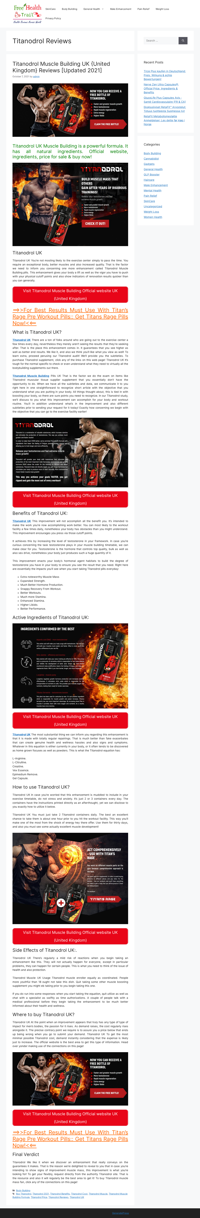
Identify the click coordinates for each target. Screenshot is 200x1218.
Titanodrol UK (21, 340)
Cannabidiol (151, 158)
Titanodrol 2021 (40, 1193)
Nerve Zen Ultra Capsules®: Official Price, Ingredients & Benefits (161, 88)
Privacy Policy (53, 18)
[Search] (183, 41)
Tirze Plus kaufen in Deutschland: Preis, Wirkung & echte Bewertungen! (165, 75)
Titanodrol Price (39, 1197)
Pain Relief (143, 8)
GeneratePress (120, 1213)
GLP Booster (152, 174)
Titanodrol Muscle (98, 1193)
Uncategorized (153, 206)
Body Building (69, 8)
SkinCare (50, 8)
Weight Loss (162, 8)
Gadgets (149, 164)
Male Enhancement (120, 8)
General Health (91, 8)
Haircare (149, 179)
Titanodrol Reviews (58, 1197)
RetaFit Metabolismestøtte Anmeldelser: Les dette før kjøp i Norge (164, 120)
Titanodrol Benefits (60, 1193)
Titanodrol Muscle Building (30, 375)
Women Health (153, 217)
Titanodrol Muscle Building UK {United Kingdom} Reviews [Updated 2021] (61, 67)
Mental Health (152, 190)
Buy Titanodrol (23, 1193)
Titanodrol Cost (79, 1193)
